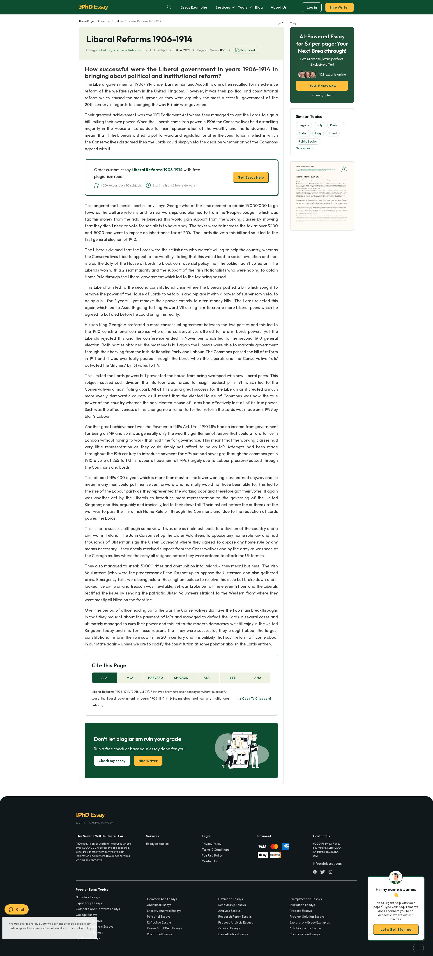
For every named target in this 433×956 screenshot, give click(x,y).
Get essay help (152, 510)
